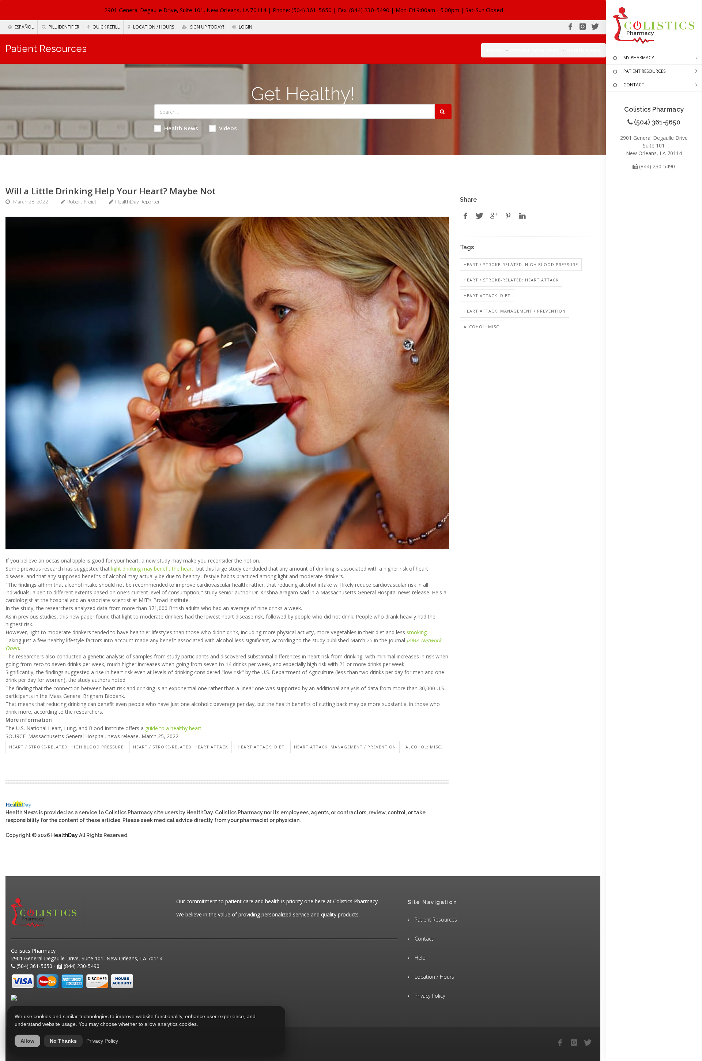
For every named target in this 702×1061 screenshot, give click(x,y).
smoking (417, 632)
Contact (423, 938)
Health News (181, 128)
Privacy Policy (429, 995)
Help (419, 957)
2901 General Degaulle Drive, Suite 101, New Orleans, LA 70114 (185, 10)
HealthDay (64, 835)
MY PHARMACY (638, 58)
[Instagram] (582, 26)
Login (245, 27)
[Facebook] (570, 26)
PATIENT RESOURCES (644, 71)
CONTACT (633, 85)
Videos (228, 128)
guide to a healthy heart (173, 728)
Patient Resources (534, 50)
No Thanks (63, 1041)
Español (24, 27)
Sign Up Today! (206, 27)
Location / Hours (153, 27)
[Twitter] (594, 26)
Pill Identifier (63, 27)
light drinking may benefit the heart (152, 568)
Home (495, 50)
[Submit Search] (443, 111)
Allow (27, 1041)
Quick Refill (105, 27)
